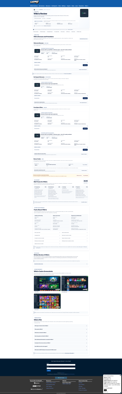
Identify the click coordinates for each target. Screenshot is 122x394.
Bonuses (48, 5)
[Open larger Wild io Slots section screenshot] (47, 301)
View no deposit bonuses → (83, 102)
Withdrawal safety (79, 175)
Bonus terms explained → (68, 73)
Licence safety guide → (79, 246)
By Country (42, 5)
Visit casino (85, 98)
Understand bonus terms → (84, 38)
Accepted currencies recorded (39, 238)
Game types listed (37, 232)
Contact (80, 382)
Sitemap (80, 386)
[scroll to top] (121, 393)
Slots (59, 5)
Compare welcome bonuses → (83, 69)
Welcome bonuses (42, 31)
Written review (79, 31)
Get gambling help (85, 175)
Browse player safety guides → (69, 353)
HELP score (68, 31)
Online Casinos (34, 5)
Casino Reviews (49, 388)
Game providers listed (65, 232)
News (73, 5)
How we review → (70, 29)
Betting (64, 5)
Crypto (69, 5)
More (86, 5)
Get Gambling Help (50, 384)
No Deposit (55, 5)
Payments (81, 5)
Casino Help (41, 9)
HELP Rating (49, 386)
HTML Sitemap (82, 388)
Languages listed (37, 235)
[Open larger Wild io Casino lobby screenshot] (47, 283)
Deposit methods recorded (66, 238)
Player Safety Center (51, 382)
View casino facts (36, 98)
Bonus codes (63, 31)
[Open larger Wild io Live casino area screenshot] (74, 283)
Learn (76, 5)
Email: (48, 366)
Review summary (36, 31)
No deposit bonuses (50, 31)
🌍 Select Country (61, 377)
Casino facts (73, 31)
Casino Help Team (66, 383)
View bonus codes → (84, 170)
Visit (105, 390)
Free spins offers (57, 31)
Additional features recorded (39, 243)
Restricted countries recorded (66, 235)
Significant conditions (37, 62)
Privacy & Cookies (83, 390)
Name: (48, 363)
